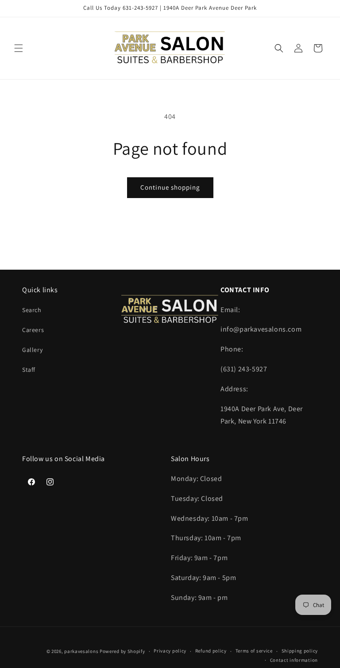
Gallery (32, 350)
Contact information (294, 660)
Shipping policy (300, 651)
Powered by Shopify (122, 651)
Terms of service (254, 651)
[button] (18, 48)
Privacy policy (170, 651)
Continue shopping (170, 187)
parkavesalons (81, 651)
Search (32, 310)
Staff (28, 370)
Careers (33, 330)
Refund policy (211, 651)
